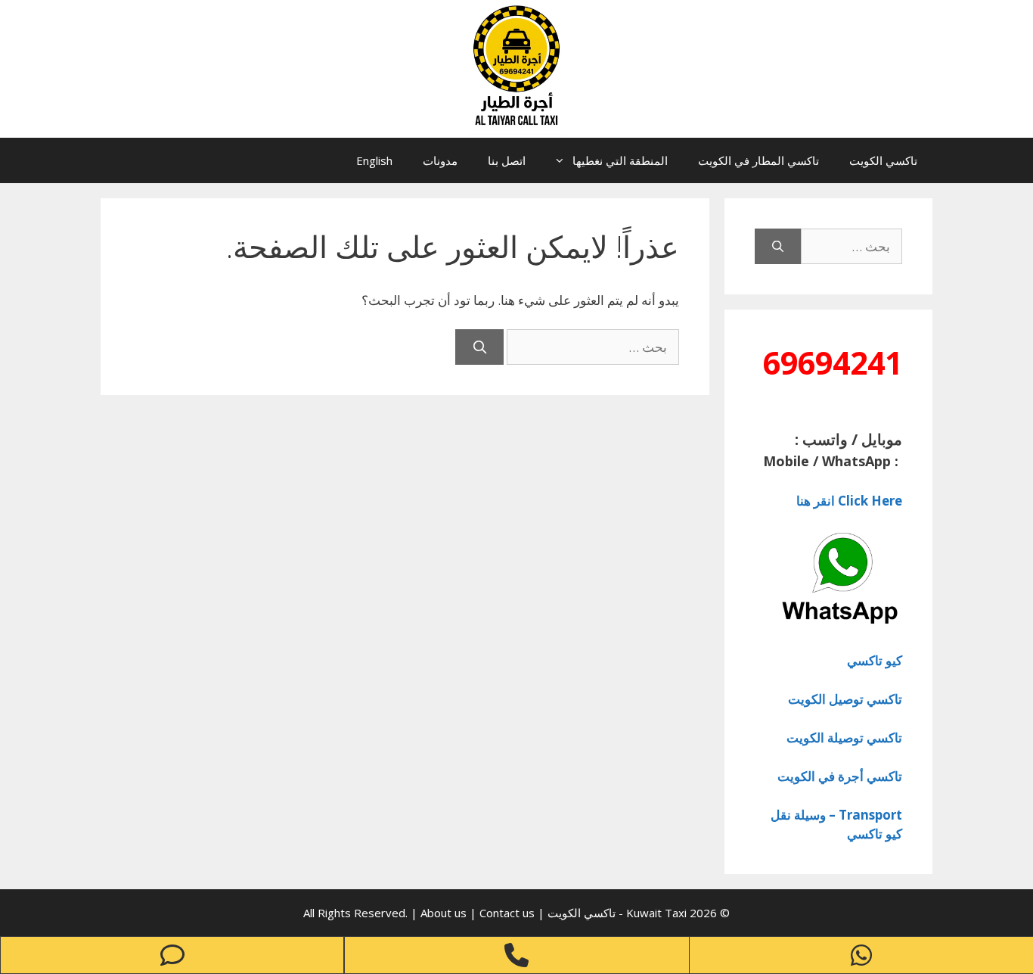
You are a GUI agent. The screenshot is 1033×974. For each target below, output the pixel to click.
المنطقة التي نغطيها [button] (620, 160)
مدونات (440, 160)
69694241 (832, 362)
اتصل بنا (507, 160)
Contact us (507, 912)
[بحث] (479, 347)
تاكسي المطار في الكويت (758, 160)
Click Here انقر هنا (849, 500)
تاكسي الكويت (883, 160)
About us (445, 912)
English (374, 160)
